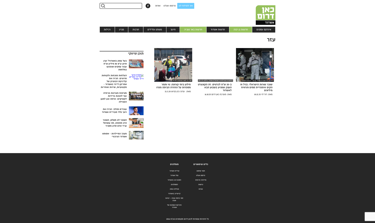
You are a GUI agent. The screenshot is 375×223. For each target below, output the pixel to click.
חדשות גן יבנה (240, 30)
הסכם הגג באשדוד (174, 180)
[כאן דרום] (260, 12)
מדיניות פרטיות (200, 180)
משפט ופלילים (155, 30)
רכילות (107, 30)
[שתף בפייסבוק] (148, 6)
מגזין (121, 30)
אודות (158, 6)
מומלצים (174, 164)
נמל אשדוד (174, 175)
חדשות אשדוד (218, 30)
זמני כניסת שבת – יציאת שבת (174, 199)
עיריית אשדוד (174, 171)
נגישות (200, 184)
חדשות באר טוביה (193, 30)
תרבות (136, 30)
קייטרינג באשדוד (174, 193)
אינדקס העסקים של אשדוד (174, 206)
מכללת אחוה (174, 189)
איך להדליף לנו (186, 6)
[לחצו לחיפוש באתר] (103, 6)
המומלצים (174, 184)
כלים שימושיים (200, 164)
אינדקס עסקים (263, 30)
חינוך (173, 30)
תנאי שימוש (201, 171)
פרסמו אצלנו (169, 6)
